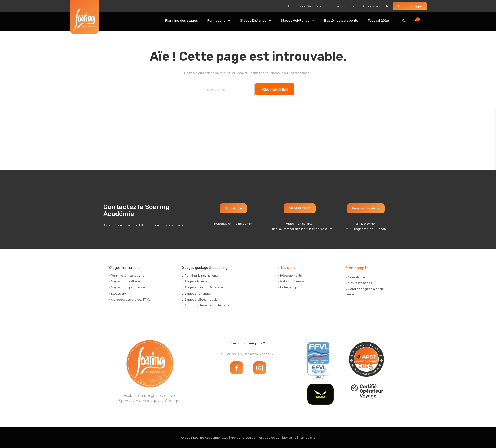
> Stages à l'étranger (196, 293)
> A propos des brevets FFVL (130, 299)
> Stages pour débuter (125, 281)
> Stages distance (194, 281)
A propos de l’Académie (305, 6)
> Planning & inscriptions (126, 275)
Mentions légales (243, 437)
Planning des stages (181, 20)
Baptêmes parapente (341, 20)
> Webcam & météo (292, 281)
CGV (225, 437)
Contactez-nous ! (342, 6)
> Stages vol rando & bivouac (203, 287)
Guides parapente (376, 6)
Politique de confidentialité (276, 437)
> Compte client (357, 277)
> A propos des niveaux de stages (206, 305)
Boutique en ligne (410, 6)
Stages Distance (253, 20)
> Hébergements (290, 275)
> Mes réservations (359, 283)
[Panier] (416, 21)
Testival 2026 (378, 20)
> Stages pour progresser (127, 287)
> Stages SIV (117, 293)
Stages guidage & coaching (205, 267)
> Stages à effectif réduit (199, 299)
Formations (216, 20)
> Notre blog (287, 287)
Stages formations (125, 267)
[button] (219, 20)
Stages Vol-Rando (295, 20)
